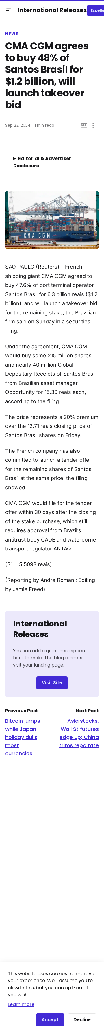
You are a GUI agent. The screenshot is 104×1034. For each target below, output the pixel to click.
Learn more (21, 1004)
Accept (50, 1019)
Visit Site (52, 682)
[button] (9, 10)
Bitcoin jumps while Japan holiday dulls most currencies (22, 737)
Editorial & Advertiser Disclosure (42, 162)
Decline (82, 1019)
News (12, 34)
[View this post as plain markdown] (84, 125)
